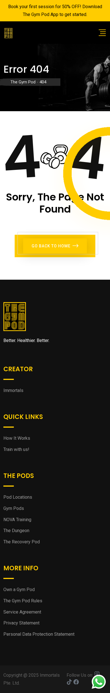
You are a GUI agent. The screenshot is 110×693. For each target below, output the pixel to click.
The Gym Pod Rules (22, 600)
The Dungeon (16, 530)
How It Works (16, 438)
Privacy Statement (21, 623)
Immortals (13, 390)
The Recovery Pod (21, 541)
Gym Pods (13, 508)
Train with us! (16, 449)
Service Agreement (22, 612)
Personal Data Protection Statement (38, 634)
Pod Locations (17, 497)
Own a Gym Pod (19, 589)
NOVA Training (17, 519)
